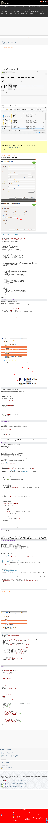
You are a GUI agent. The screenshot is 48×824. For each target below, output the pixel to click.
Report (18, 11)
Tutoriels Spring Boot (7, 749)
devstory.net (17, 817)
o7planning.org (18, 814)
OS (26, 13)
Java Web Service (4, 9)
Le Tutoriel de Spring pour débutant (9, 753)
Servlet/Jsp (23, 6)
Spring (33, 6)
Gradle (18, 6)
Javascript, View (6, 43)
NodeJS (41, 11)
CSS (18, 13)
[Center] (47, 821)
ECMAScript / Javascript (29, 11)
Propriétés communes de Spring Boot (9, 756)
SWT (14, 9)
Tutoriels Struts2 (5, 765)
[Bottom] (47, 823)
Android (23, 9)
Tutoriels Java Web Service (7, 764)
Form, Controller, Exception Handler (10, 42)
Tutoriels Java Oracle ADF (7, 767)
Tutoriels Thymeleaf (6, 768)
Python (30, 9)
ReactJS (2, 13)
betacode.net (17, 819)
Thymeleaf (29, 6)
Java (10, 6)
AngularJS (11, 13)
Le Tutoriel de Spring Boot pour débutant (10, 755)
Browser (31, 13)
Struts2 (38, 6)
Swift (34, 9)
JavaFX (10, 9)
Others (2, 15)
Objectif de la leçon (7, 39)
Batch (2, 11)
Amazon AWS (41, 13)
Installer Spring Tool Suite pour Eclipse (9, 752)
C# (36, 9)
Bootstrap (23, 13)
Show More (4, 759)
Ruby (43, 9)
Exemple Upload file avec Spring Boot (12, 147)
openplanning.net (18, 816)
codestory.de (17, 820)
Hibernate (43, 6)
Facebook (4, 814)
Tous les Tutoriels (4, 6)
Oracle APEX (12, 11)
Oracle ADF (18, 9)
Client (21, 11)
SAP (37, 13)
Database (6, 11)
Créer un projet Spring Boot (8, 41)
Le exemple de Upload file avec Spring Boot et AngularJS (16, 151)
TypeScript (37, 11)
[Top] (47, 819)
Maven (14, 6)
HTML (15, 13)
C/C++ (39, 9)
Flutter (6, 13)
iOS (27, 9)
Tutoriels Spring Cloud (6, 762)
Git (34, 13)
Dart (46, 9)
